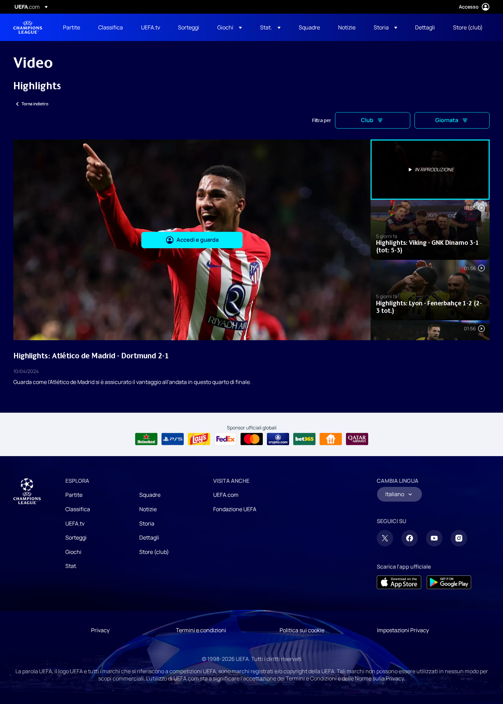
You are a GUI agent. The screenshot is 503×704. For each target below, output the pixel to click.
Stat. (71, 566)
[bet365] (304, 439)
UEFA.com (225, 495)
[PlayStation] (173, 439)
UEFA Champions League (27, 27)
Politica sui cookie (302, 630)
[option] (430, 170)
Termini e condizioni (201, 630)
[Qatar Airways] (357, 439)
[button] (229, 27)
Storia (146, 523)
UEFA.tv (75, 523)
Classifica (77, 509)
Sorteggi (76, 537)
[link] (72, 27)
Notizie (148, 509)
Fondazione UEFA (234, 509)
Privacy (100, 630)
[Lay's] (199, 439)
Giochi (73, 552)
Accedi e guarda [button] (198, 239)
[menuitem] (72, 27)
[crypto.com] (278, 439)
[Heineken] (146, 439)
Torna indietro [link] (35, 104)
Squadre (149, 495)
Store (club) (154, 552)
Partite (73, 495)
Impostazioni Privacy (403, 630)
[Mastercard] (252, 439)
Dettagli (149, 537)
